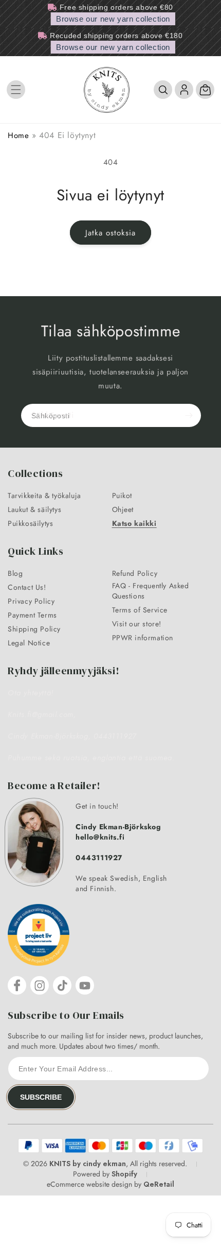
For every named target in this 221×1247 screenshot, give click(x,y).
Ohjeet (123, 509)
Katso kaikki (134, 523)
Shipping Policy (34, 629)
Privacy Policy (31, 601)
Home (18, 135)
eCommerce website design (89, 1184)
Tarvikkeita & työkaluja (44, 495)
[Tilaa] (188, 415)
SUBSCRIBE (41, 1097)
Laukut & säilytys (34, 509)
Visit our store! (137, 624)
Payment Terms (32, 615)
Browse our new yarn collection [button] (113, 18)
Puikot (122, 495)
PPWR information (143, 638)
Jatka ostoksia (110, 232)
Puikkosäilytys (30, 523)
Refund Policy (135, 573)
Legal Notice (29, 643)
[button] (16, 89)
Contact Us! (27, 587)
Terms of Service (140, 610)
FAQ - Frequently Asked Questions (150, 590)
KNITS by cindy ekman (87, 1163)
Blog (15, 573)
